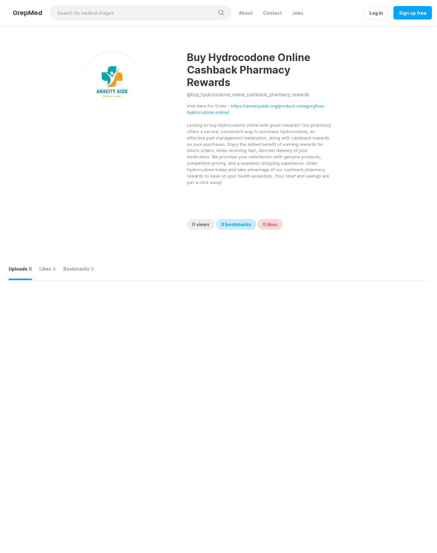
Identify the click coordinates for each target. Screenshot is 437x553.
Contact (272, 13)
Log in (376, 13)
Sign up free (412, 13)
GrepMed (27, 13)
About (246, 13)
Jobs (297, 13)
